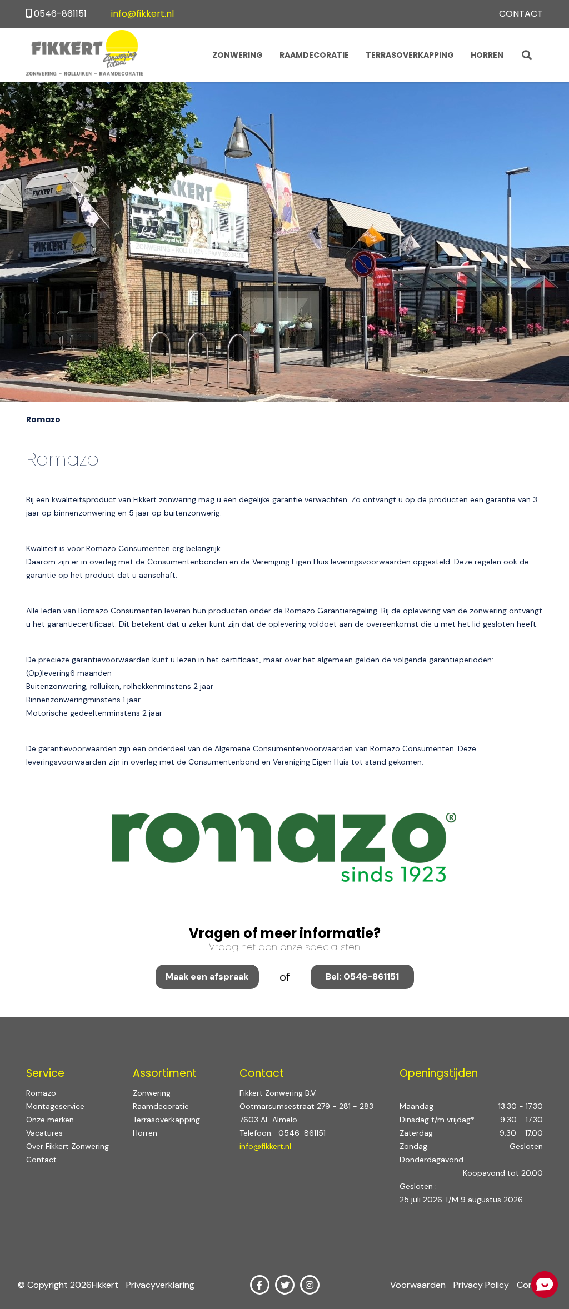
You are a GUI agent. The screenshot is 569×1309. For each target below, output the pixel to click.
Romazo (101, 548)
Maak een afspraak (207, 976)
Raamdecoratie (314, 55)
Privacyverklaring (160, 1285)
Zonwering (237, 55)
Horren (487, 55)
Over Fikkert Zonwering (67, 1146)
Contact (521, 13)
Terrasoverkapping (410, 55)
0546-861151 (60, 13)
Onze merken (50, 1120)
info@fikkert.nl (142, 13)
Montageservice (55, 1106)
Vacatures (44, 1133)
